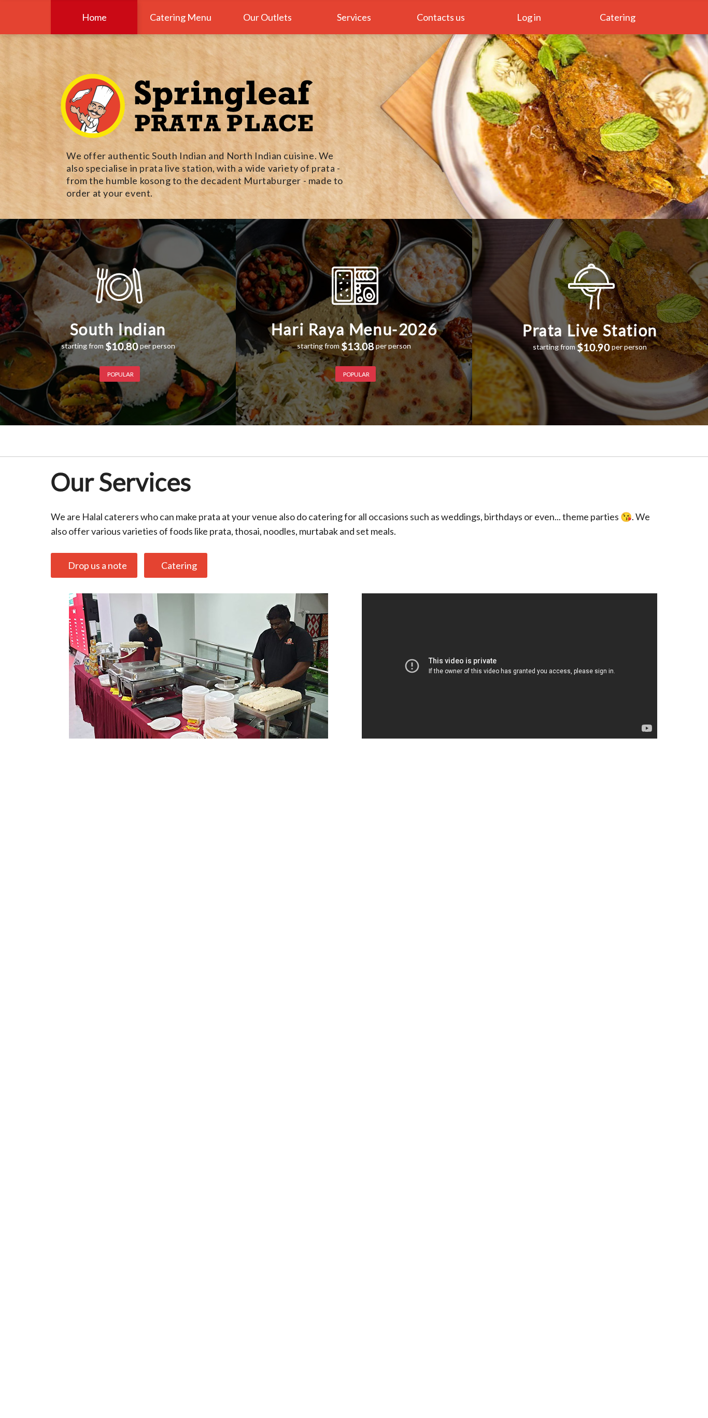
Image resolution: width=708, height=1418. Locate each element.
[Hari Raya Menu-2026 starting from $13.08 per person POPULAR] (354, 226)
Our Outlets (267, 17)
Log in (529, 17)
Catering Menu (180, 17)
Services (354, 17)
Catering (616, 17)
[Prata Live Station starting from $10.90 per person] (590, 226)
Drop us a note (96, 565)
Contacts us (441, 17)
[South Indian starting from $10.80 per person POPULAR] (118, 226)
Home (94, 17)
